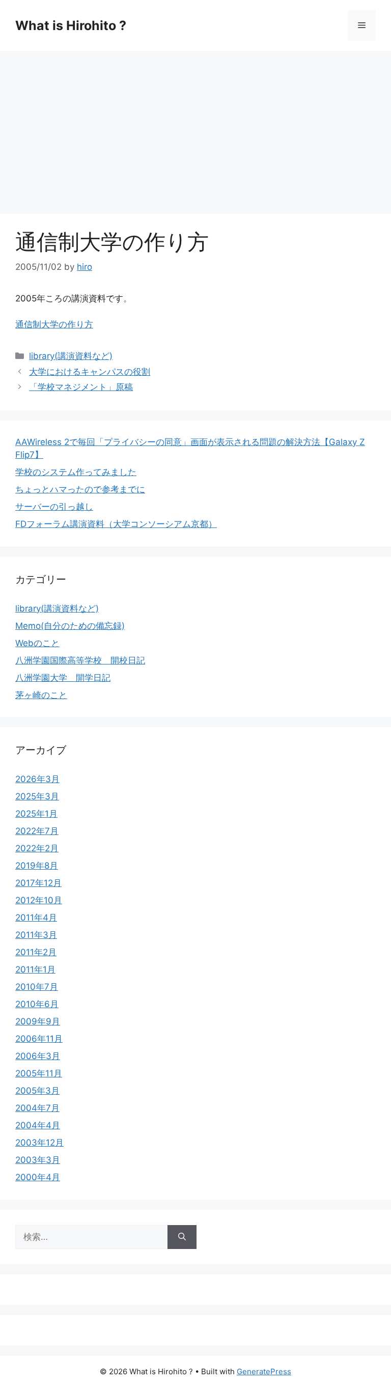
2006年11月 (39, 1039)
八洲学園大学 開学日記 (62, 678)
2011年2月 (36, 952)
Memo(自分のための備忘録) (70, 626)
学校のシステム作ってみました (75, 472)
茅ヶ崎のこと (41, 695)
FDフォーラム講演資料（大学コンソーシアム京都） (116, 524)
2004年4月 (37, 1125)
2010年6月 (37, 1004)
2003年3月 (37, 1160)
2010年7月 (36, 987)
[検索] (182, 1237)
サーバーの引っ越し (54, 507)
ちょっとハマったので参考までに (80, 489)
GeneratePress (264, 1371)
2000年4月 (37, 1177)
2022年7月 (37, 831)
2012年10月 (38, 900)
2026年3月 (37, 779)
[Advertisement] (195, 127)
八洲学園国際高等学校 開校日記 (80, 660)
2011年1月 (35, 969)
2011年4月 (36, 917)
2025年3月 (37, 796)
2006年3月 (37, 1056)
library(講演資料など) (71, 356)
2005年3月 (37, 1091)
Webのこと (37, 643)
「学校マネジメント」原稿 (81, 387)
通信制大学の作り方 (54, 324)
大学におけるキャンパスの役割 (89, 372)
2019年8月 (36, 865)
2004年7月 (37, 1108)
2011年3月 (36, 935)
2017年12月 (38, 883)
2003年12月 (39, 1142)
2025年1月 (36, 814)
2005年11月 (38, 1073)
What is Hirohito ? (70, 25)
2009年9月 (37, 1021)
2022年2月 (37, 848)
